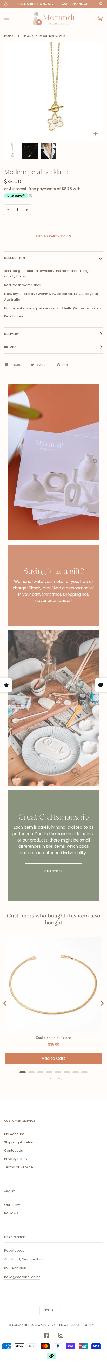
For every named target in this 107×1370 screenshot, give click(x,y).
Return (10, 347)
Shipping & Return (19, 1142)
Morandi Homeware (29, 1325)
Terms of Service (18, 1167)
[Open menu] (12, 18)
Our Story (53, 871)
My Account (14, 1134)
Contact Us (13, 1150)
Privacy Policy (15, 1158)
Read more (14, 316)
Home (9, 36)
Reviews (11, 1212)
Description (14, 258)
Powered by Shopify (76, 1325)
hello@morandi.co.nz (22, 1276)
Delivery (11, 334)
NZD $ (48, 1310)
